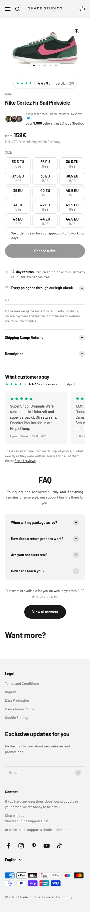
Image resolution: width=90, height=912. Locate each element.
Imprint (10, 692)
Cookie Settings (17, 717)
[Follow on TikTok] (59, 845)
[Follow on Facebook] (8, 845)
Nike (8, 94)
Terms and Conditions (22, 683)
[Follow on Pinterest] (33, 845)
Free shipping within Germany (39, 142)
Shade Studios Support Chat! (27, 821)
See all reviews (25, 461)
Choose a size (45, 251)
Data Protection (17, 700)
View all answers (45, 612)
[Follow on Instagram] (21, 845)
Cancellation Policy (19, 709)
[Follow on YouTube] (46, 845)
